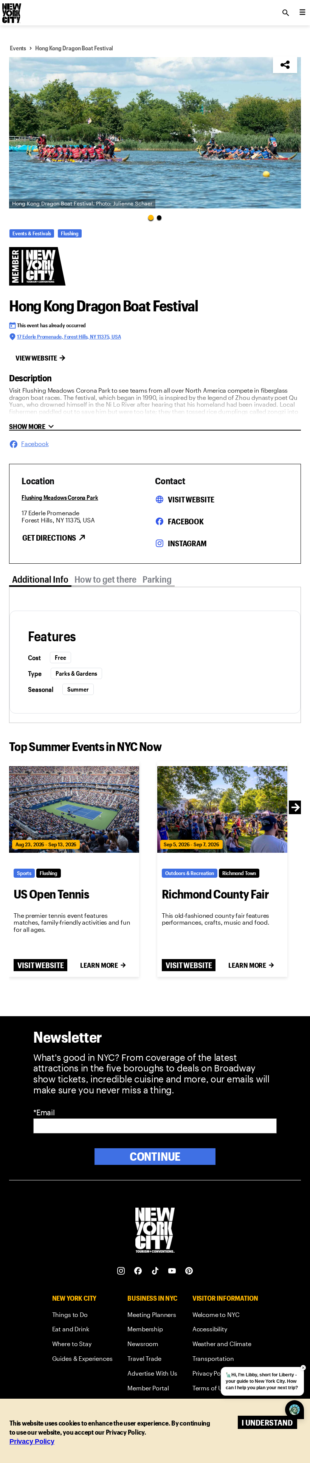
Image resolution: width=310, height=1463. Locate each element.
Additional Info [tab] (40, 579)
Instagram (187, 543)
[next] (295, 807)
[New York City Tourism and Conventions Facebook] (138, 1271)
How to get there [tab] (105, 579)
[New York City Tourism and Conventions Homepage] (155, 1231)
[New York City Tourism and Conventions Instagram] (121, 1271)
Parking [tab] (157, 579)
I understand (267, 1422)
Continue (155, 1156)
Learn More (99, 965)
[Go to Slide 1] (150, 217)
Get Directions (49, 537)
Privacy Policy (31, 1441)
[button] (155, 132)
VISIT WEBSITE (40, 965)
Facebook (186, 521)
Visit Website (191, 499)
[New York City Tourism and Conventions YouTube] (172, 1271)
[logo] (11, 10)
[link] (82, 1316)
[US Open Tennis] (74, 809)
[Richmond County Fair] (222, 809)
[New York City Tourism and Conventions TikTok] (155, 1271)
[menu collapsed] (302, 13)
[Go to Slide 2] (159, 217)
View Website (36, 358)
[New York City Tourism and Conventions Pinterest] (189, 1271)
